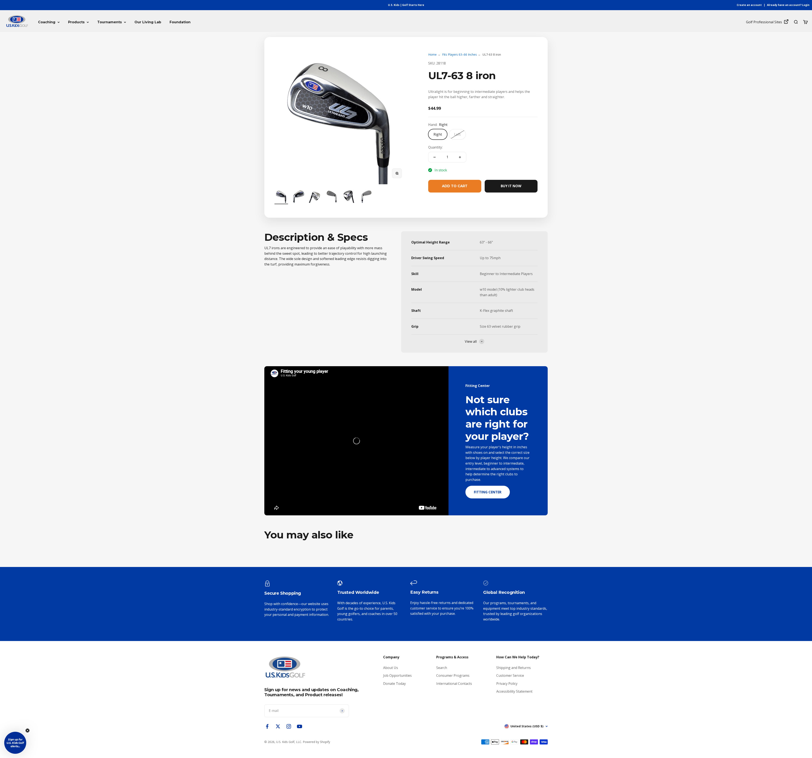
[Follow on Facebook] (267, 726)
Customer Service (510, 675)
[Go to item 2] (298, 196)
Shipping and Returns (513, 667)
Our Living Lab (147, 22)
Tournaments (109, 22)
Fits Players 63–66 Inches (459, 54)
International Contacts (454, 683)
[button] (15, 743)
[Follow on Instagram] (289, 726)
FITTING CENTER (487, 492)
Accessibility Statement (514, 691)
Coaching (46, 22)
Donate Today (394, 683)
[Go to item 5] (349, 196)
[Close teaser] (27, 730)
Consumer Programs (452, 675)
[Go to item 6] (366, 196)
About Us (390, 667)
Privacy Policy (506, 683)
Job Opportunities (397, 675)
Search (441, 667)
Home (432, 54)
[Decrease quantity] (434, 157)
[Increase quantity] (460, 157)
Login (805, 5)
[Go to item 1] (281, 196)
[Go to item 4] (332, 196)
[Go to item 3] (315, 196)
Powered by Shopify (316, 742)
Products (76, 22)
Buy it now (511, 185)
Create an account (749, 5)
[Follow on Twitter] (278, 726)
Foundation (180, 22)
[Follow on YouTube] (299, 726)
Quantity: (435, 147)
